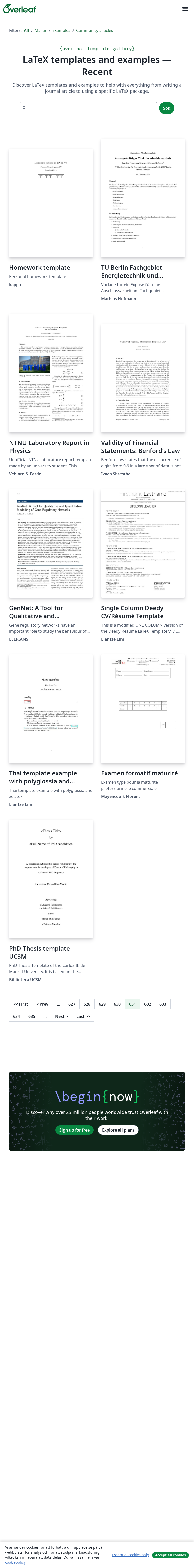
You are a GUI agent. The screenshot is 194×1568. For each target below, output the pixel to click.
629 (102, 1004)
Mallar (41, 30)
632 (147, 1004)
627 (71, 1004)
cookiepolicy (15, 1562)
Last (83, 1016)
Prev (42, 1004)
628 (87, 1004)
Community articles (94, 30)
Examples (61, 30)
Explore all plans (118, 1130)
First (20, 1004)
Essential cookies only (130, 1554)
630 (117, 1004)
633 (162, 1004)
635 (31, 1016)
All (26, 30)
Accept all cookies (170, 1555)
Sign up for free (74, 1130)
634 (16, 1016)
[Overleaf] (19, 8)
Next (61, 1016)
